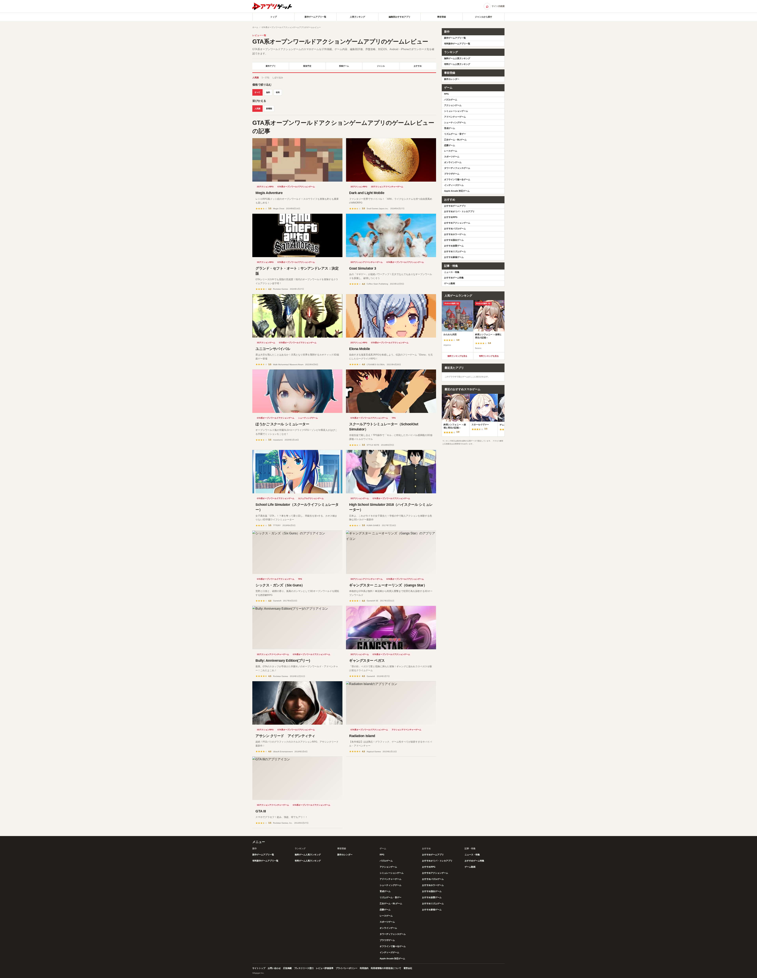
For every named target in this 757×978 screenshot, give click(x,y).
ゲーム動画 (449, 283)
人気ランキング (357, 17)
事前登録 (441, 17)
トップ (273, 17)
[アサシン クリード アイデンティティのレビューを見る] (297, 703)
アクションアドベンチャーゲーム (406, 730)
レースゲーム (450, 151)
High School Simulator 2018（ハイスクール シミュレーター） (391, 507)
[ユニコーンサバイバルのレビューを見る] (297, 316)
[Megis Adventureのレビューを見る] (297, 160)
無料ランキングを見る (457, 356)
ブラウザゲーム (451, 174)
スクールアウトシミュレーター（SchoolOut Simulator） (383, 426)
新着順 (269, 108)
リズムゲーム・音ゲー (455, 134)
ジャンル (381, 66)
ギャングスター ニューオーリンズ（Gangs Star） (388, 585)
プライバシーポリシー (346, 968)
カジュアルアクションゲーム (311, 498)
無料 (268, 92)
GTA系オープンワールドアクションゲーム (296, 187)
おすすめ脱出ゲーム (454, 240)
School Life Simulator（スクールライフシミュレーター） (296, 507)
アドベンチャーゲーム (455, 117)
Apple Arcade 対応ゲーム (457, 191)
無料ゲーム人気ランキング (457, 58)
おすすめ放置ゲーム (454, 245)
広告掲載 (287, 968)
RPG (446, 94)
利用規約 (364, 968)
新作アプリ (271, 66)
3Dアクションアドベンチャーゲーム (387, 187)
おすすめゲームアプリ (455, 206)
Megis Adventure (268, 193)
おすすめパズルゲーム (455, 228)
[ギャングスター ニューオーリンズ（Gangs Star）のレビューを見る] (391, 552)
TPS (394, 418)
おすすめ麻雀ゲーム (454, 257)
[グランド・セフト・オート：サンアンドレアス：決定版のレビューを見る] (297, 235)
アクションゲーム (452, 105)
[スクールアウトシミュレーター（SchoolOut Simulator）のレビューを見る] (391, 391)
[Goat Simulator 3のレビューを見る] (391, 235)
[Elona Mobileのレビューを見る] (391, 316)
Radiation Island (362, 736)
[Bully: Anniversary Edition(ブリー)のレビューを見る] (297, 627)
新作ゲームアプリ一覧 (315, 17)
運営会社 (408, 968)
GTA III (260, 811)
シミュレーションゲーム (456, 111)
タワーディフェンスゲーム (457, 168)
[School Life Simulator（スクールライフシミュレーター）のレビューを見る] (297, 471)
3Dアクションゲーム (266, 343)
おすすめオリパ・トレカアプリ (459, 211)
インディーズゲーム (454, 185)
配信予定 (307, 66)
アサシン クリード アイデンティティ (285, 736)
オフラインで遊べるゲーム (457, 179)
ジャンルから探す (483, 17)
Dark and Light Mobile (366, 193)
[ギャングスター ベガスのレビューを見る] (391, 627)
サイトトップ (258, 968)
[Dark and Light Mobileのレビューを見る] (391, 160)
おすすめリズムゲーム (455, 251)
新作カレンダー (451, 79)
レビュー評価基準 (324, 968)
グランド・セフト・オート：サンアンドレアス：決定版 (296, 270)
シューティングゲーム (308, 418)
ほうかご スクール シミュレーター (282, 424)
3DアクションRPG (359, 187)
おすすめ (418, 66)
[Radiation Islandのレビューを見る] (391, 703)
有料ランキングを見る (489, 356)
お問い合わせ (274, 968)
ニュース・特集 (451, 272)
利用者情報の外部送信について (386, 968)
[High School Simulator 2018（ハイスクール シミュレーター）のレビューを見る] (391, 471)
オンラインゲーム (452, 162)
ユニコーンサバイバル (272, 349)
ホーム (255, 27)
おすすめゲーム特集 (454, 277)
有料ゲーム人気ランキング (457, 64)
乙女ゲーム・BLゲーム (455, 139)
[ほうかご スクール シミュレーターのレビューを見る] (297, 391)
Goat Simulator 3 (362, 268)
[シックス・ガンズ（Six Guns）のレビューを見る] (297, 552)
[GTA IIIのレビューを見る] (297, 778)
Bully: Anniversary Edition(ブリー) (282, 661)
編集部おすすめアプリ (399, 17)
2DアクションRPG (265, 187)
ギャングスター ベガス (367, 661)
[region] (473, 326)
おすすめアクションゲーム (457, 223)
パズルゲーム (450, 99)
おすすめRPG (451, 217)
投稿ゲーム (344, 66)
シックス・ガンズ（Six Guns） (280, 585)
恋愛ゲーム (449, 145)
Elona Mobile (359, 349)
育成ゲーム (449, 128)
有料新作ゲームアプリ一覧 (457, 43)
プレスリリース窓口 (304, 968)
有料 (278, 92)
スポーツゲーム (451, 156)
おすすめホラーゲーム (455, 234)
